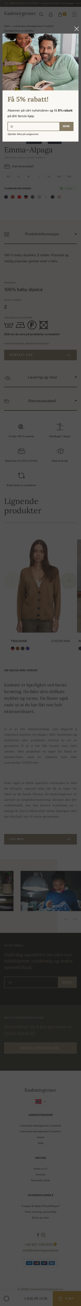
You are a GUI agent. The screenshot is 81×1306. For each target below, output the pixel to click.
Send (66, 126)
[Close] (75, 29)
